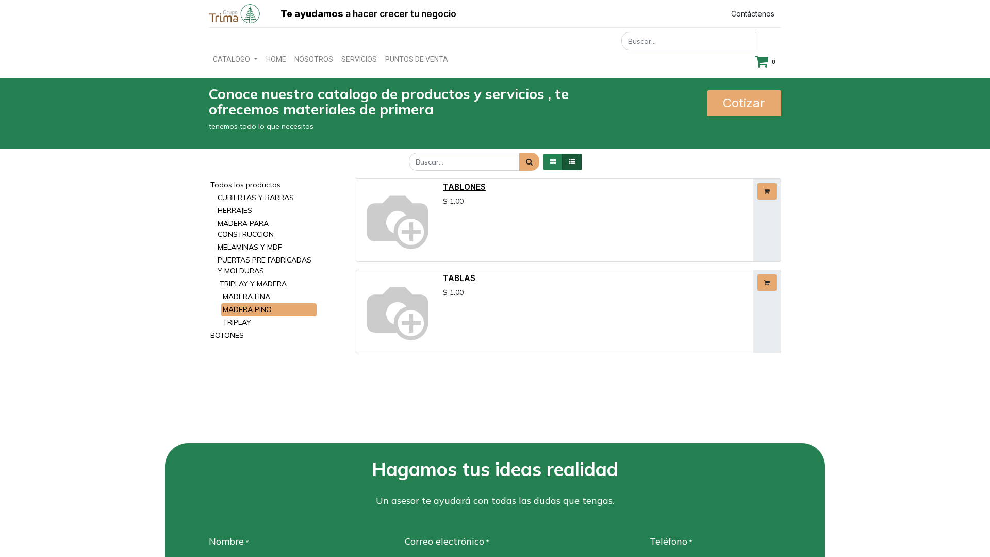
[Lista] (572, 162)
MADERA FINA (246, 296)
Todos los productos (245, 184)
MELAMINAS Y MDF (250, 247)
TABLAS (459, 278)
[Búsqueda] (529, 162)
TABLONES (464, 187)
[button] (767, 191)
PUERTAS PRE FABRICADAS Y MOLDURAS (264, 265)
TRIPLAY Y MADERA (253, 283)
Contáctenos (752, 13)
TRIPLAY (237, 322)
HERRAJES (235, 210)
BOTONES (227, 335)
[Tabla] (553, 162)
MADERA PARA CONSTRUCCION (246, 229)
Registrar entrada (676, 13)
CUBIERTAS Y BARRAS (256, 197)
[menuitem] (276, 59)
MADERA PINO (247, 309)
